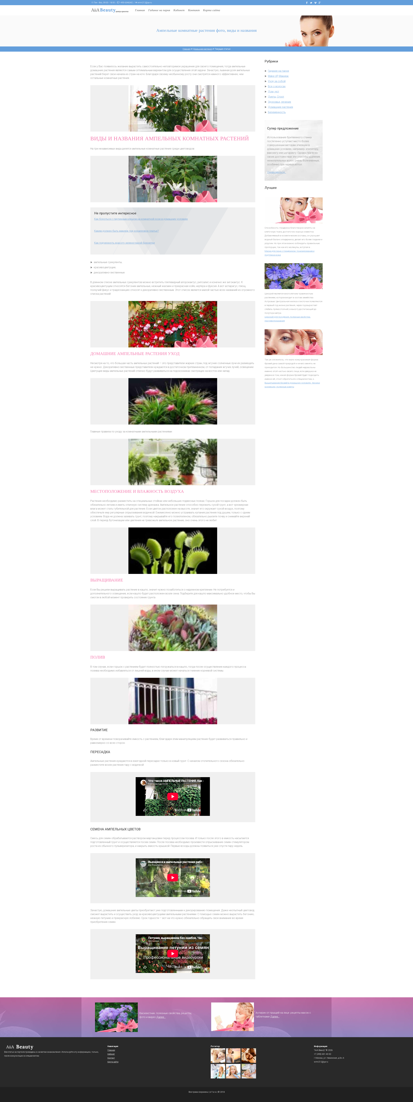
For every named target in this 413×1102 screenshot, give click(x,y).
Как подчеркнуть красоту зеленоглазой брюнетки (124, 242)
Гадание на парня (159, 10)
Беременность (277, 112)
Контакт (194, 10)
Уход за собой (277, 81)
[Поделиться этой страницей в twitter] (311, 2)
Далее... (161, 1017)
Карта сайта (211, 10)
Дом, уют (273, 91)
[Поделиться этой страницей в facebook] (307, 2)
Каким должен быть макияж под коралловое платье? (126, 230)
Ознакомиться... (276, 172)
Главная (140, 10)
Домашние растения (280, 107)
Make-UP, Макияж (278, 76)
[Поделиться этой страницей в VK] (315, 2)
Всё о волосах (277, 86)
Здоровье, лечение (279, 101)
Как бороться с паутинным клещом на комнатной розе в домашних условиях (141, 218)
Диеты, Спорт (276, 96)
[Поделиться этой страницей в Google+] (320, 2)
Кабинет (179, 10)
